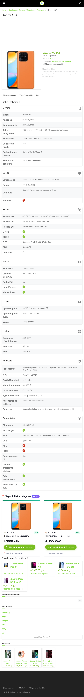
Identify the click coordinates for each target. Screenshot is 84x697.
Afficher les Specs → (13, 573)
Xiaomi (24, 558)
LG (3, 633)
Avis (37, 95)
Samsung (6, 612)
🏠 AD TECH (9, 532)
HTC (3, 624)
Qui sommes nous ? (9, 688)
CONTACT (22, 688)
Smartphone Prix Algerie (61, 61)
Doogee (5, 620)
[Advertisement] (42, 35)
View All (9, 606)
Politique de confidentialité (37, 688)
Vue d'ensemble (26, 95)
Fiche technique (9, 95)
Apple (4, 616)
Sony (4, 628)
